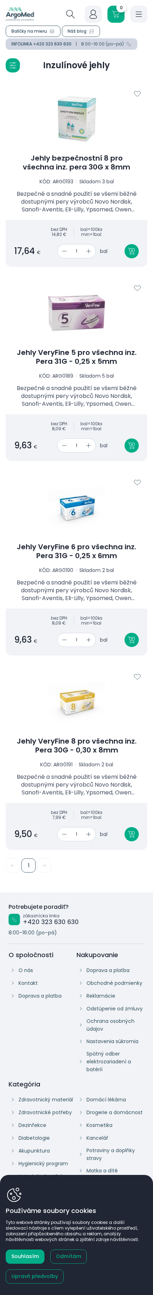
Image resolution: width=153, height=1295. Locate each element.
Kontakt (28, 983)
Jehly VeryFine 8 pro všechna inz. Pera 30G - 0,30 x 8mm (77, 746)
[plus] (89, 251)
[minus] (63, 251)
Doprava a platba (40, 995)
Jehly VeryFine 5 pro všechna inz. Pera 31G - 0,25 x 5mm (77, 357)
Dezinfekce (32, 1125)
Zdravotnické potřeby (45, 1112)
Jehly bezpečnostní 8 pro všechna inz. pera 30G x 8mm (76, 163)
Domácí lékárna (106, 1099)
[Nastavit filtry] (13, 65)
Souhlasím (25, 1256)
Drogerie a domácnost (114, 1112)
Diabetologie (34, 1138)
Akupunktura (34, 1150)
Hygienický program (43, 1163)
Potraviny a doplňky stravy (110, 1154)
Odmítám (68, 1256)
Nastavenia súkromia (112, 1041)
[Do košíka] (132, 251)
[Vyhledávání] (70, 14)
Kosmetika (99, 1125)
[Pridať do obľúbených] (137, 94)
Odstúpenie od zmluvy (114, 1008)
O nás (26, 970)
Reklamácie (100, 995)
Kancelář (97, 1138)
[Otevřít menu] (138, 14)
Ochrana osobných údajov (110, 1025)
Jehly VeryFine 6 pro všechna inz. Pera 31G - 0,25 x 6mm (76, 551)
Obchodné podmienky (114, 983)
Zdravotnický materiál (46, 1099)
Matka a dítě (102, 1170)
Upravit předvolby (34, 1276)
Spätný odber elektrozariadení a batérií (108, 1061)
